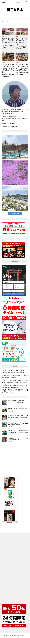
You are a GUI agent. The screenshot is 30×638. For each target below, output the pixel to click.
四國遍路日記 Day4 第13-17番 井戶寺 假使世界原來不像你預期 (18, 438)
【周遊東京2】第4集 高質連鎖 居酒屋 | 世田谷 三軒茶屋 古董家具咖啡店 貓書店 (8, 68)
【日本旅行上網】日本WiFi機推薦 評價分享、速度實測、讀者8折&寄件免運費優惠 (18, 431)
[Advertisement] (15, 459)
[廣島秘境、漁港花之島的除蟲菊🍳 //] (15, 198)
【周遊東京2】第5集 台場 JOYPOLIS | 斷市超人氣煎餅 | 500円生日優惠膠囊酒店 (18, 416)
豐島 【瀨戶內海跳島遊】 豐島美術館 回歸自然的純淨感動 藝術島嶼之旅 (18, 423)
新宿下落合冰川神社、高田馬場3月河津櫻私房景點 (8, 41)
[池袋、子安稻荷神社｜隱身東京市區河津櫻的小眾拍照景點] (22, 31)
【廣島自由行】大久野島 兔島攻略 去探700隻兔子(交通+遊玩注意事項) (17, 401)
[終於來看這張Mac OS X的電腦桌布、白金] (15, 147)
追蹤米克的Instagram (16, 213)
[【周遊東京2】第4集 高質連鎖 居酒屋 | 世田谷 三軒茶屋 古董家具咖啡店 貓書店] (8, 57)
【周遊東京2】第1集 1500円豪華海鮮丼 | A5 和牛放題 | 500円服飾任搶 (22, 67)
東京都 (3, 36)
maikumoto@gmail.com (11, 126)
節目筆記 (3, 62)
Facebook (8, 123)
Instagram (14, 123)
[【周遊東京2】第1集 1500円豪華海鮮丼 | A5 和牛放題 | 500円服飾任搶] (22, 57)
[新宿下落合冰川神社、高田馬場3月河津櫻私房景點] (8, 31)
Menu (4, 2)
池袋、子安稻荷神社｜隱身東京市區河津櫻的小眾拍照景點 (22, 41)
